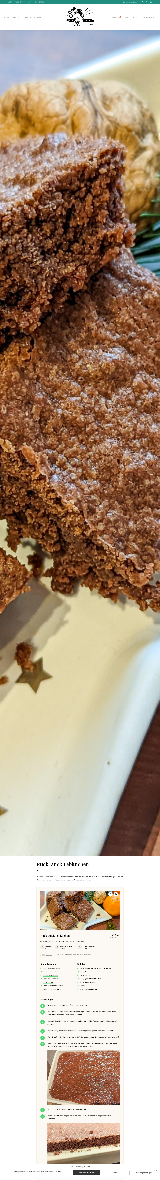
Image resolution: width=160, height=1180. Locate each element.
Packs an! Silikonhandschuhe (53, 986)
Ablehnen (114, 1173)
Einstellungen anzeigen (143, 1173)
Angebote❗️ (116, 17)
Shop (127, 17)
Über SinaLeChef (15, 2)
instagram (146, 2)
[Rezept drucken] (110, 894)
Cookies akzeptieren (86, 1173)
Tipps (134, 17)
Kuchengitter (48, 982)
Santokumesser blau (50, 979)
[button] (116, 894)
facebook (142, 2)
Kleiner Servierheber (50, 975)
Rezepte (15, 17)
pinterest (151, 2)
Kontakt (27, 2)
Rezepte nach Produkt (33, 17)
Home (6, 17)
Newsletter (39, 2)
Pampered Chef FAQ (148, 17)
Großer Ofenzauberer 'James (53, 989)
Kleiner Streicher (49, 972)
